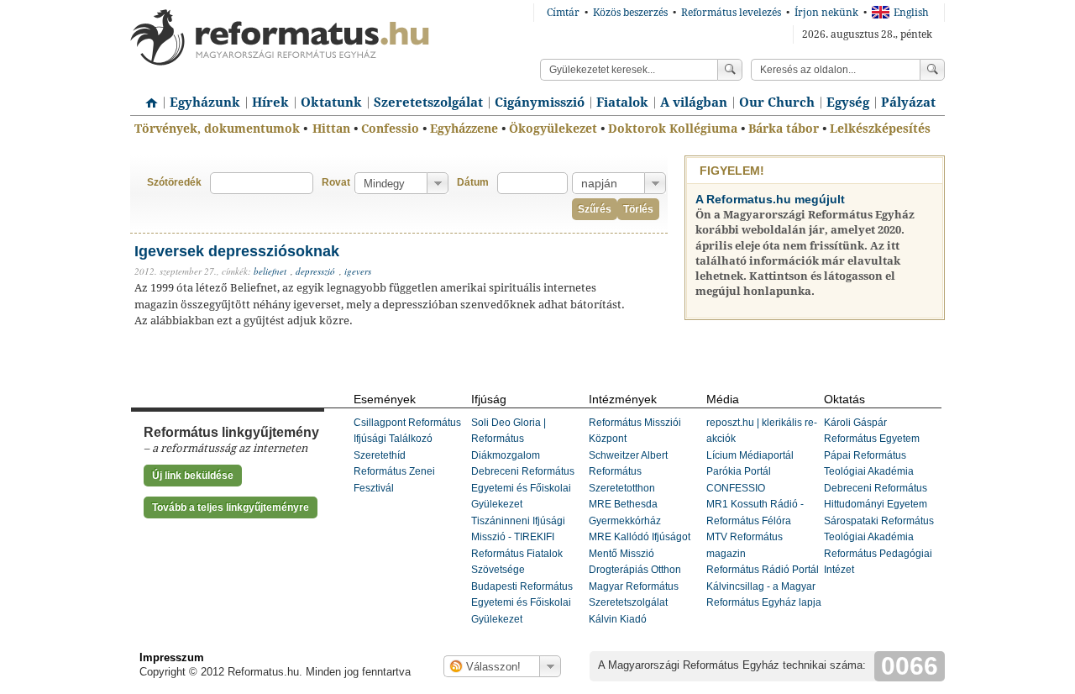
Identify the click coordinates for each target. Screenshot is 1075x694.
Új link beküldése (192, 475)
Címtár (563, 12)
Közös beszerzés (630, 12)
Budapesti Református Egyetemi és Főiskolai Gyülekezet (522, 603)
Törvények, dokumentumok (217, 128)
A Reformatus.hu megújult (770, 199)
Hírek (270, 102)
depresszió (315, 271)
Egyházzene (464, 128)
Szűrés (594, 209)
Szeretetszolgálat (428, 102)
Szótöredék (174, 182)
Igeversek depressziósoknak (236, 251)
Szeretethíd (380, 455)
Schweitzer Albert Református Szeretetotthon (628, 472)
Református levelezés (731, 12)
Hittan (331, 128)
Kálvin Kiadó (618, 619)
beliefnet (270, 271)
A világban (693, 102)
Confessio (390, 128)
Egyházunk (205, 102)
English (911, 12)
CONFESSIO (735, 488)
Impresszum (171, 657)
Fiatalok (622, 102)
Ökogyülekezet (553, 128)
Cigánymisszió (540, 102)
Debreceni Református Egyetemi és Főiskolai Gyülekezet (522, 487)
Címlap (147, 96)
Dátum (473, 182)
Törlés (638, 209)
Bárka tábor (783, 128)
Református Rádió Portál (762, 570)
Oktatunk (331, 102)
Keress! (932, 70)
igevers (357, 271)
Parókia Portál (738, 471)
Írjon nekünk (826, 12)
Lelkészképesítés (880, 128)
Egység (847, 102)
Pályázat (908, 102)
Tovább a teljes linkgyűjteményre (230, 507)
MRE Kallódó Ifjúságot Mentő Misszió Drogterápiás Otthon (639, 553)
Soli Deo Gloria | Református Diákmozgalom (508, 439)
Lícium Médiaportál (750, 455)
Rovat (336, 182)
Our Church (777, 102)
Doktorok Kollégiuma (672, 128)
